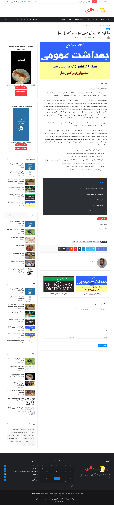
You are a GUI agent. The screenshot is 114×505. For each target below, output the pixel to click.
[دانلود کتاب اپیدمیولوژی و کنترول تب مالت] (30, 341)
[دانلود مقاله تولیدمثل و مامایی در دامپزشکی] (30, 393)
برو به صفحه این (19, 95)
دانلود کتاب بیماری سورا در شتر (16, 187)
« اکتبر (72, 486)
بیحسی (32, 432)
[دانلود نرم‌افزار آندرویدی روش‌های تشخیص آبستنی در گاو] (30, 376)
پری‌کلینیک (101, 19)
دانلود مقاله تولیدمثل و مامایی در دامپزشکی (15, 391)
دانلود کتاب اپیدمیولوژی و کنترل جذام (16, 203)
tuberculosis (96, 241)
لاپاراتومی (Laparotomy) (13, 438)
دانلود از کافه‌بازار (20, 91)
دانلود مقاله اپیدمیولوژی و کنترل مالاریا (16, 409)
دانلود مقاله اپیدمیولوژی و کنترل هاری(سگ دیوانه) (16, 399)
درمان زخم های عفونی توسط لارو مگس (15, 230)
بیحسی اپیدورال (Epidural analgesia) (19, 432)
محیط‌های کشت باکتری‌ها (17, 261)
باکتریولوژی (15, 429)
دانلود (84, 241)
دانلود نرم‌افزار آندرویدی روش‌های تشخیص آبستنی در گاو (15, 375)
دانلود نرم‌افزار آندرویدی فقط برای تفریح (16, 165)
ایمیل (105, 337)
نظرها (9, 215)
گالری (70, 19)
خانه (108, 19)
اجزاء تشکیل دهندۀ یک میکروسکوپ (18, 270)
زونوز (80, 241)
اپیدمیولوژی (89, 241)
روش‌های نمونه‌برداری (18, 253)
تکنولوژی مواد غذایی (79, 19)
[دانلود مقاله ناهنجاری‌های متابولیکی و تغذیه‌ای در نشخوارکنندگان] (30, 383)
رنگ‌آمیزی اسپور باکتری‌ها (84, 2)
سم (9, 435)
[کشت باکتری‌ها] (30, 247)
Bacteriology (31, 429)
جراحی (23, 435)
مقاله (74, 241)
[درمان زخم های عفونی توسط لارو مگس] (30, 232)
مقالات (28, 2)
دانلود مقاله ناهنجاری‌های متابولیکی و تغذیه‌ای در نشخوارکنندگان (17, 383)
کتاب (24, 444)
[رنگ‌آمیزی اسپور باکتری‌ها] (30, 240)
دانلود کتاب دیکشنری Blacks (16, 195)
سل (77, 241)
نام (106, 330)
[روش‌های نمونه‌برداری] (30, 255)
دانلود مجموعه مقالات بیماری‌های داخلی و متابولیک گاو (23, 471)
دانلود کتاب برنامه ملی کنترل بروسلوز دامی (17, 173)
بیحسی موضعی (30, 435)
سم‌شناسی (31, 438)
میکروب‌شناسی (31, 444)
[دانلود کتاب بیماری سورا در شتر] (30, 189)
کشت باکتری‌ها (20, 245)
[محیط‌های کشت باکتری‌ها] (30, 263)
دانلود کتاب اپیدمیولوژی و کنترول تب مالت (15, 341)
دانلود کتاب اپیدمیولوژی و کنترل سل (16, 328)
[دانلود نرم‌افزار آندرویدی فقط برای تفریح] (30, 166)
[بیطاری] (97, 10)
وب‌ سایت (71, 337)
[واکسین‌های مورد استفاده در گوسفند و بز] (30, 369)
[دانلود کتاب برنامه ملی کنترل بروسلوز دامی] (30, 174)
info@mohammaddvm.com (58, 496)
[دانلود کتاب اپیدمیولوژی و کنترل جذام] (30, 204)
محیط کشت (18, 441)
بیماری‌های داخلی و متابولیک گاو (13, 2)
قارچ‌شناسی (24, 438)
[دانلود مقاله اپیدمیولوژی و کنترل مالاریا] (30, 411)
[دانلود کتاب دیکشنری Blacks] (30, 197)
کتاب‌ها (24, 2)
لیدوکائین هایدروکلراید (29, 441)
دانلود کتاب (101, 219)
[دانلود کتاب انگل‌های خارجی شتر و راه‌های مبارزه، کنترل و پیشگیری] (30, 182)
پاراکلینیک (94, 19)
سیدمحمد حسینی (36, 493)
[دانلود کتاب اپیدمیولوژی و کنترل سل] (30, 328)
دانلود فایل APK (20, 88)
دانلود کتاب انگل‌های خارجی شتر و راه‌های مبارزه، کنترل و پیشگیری (15, 180)
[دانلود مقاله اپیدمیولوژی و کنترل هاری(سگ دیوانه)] (30, 401)
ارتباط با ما (63, 19)
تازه (33, 215)
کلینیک (88, 19)
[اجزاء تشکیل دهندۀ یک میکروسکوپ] (30, 271)
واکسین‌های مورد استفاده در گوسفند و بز (17, 367)
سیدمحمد (104, 38)
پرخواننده (21, 215)
